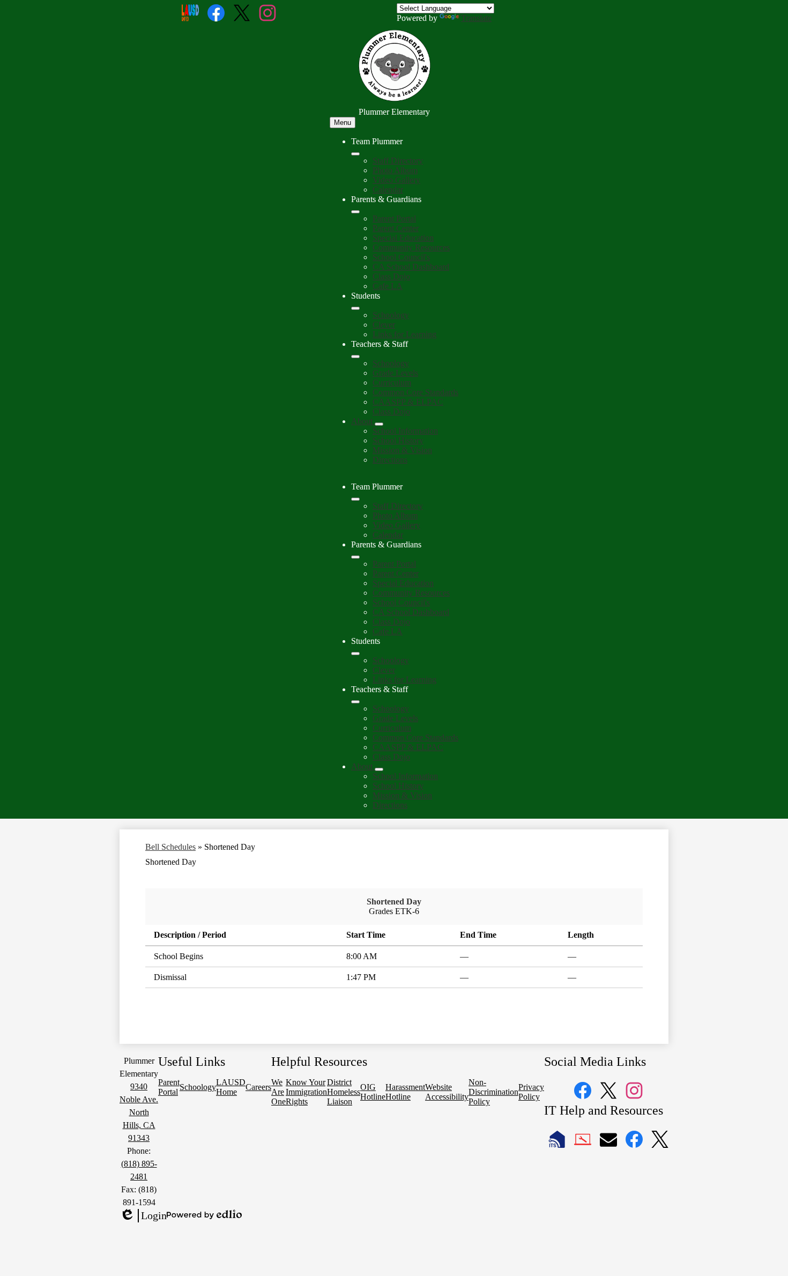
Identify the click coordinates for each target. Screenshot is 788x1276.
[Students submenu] (355, 308)
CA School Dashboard (411, 266)
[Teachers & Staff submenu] (355, 356)
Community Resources (411, 247)
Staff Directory (398, 160)
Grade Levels (395, 372)
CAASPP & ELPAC (408, 401)
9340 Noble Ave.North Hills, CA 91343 (139, 1112)
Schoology (391, 315)
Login (143, 1216)
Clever (384, 324)
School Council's (401, 257)
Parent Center (396, 228)
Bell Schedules (170, 846)
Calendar (388, 189)
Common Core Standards (415, 392)
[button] (355, 499)
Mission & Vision (402, 450)
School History (398, 440)
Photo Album (395, 170)
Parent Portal (394, 218)
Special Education (403, 237)
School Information (405, 430)
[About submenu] (379, 424)
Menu (342, 122)
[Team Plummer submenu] (355, 153)
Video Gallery (396, 179)
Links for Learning (404, 334)
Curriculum (392, 382)
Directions (390, 459)
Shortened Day (394, 901)
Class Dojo (391, 276)
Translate (476, 18)
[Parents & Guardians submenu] (355, 211)
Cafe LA (388, 286)
